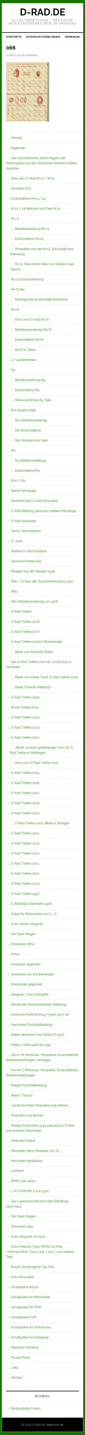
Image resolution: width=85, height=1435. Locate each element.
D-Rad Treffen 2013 (25, 843)
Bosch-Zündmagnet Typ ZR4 (32, 1267)
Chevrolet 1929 (22, 1226)
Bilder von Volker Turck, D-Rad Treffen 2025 (46, 677)
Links (14, 1367)
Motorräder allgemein (26, 984)
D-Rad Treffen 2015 (25, 813)
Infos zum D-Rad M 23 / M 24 (33, 178)
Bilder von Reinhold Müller (34, 652)
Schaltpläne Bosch (24, 1287)
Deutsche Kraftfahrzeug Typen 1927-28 (40, 1014)
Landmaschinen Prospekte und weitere (39, 1105)
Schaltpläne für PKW (26, 1307)
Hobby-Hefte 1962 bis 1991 (31, 1045)
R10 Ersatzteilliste (28, 430)
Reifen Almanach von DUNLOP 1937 (37, 1035)
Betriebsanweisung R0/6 (33, 330)
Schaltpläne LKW (24, 1317)
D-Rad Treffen (21, 611)
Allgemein (18, 148)
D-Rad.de (42, 12)
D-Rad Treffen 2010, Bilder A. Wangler (42, 823)
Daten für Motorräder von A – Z (34, 914)
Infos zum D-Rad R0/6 (32, 319)
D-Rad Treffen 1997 (25, 894)
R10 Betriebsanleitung (31, 420)
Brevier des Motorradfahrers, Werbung (38, 1004)
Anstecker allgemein (26, 964)
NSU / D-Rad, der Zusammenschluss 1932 (42, 581)
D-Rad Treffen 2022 (25, 727)
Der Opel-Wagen (23, 934)
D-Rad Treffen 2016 (25, 803)
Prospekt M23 (21, 188)
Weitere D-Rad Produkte (29, 551)
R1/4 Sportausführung (27, 279)
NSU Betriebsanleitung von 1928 (34, 601)
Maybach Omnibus (25, 1347)
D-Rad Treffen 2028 (25, 622)
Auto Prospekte (22, 1277)
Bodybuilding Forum (26, 1408)
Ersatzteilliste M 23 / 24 (28, 198)
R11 (13, 450)
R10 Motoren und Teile (31, 440)
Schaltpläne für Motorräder (30, 1297)
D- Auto (17, 541)
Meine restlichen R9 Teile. (33, 400)
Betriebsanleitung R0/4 (32, 229)
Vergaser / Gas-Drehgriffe (29, 994)
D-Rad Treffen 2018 (25, 783)
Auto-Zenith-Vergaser (27, 924)
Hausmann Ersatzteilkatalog (31, 1024)
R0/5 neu (18, 289)
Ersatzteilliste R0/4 (29, 239)
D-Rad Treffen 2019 (25, 773)
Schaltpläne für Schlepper (30, 1337)
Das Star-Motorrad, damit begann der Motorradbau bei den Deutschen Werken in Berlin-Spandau (42, 163)
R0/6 (15, 309)
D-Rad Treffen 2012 (25, 853)
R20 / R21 (18, 481)
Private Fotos (20, 1357)
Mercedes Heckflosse (26, 1161)
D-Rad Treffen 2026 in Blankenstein (36, 642)
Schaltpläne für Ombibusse (31, 1327)
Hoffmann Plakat (23, 1141)
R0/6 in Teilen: (25, 350)
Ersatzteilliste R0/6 (29, 340)
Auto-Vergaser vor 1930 (28, 1236)
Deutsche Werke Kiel (26, 561)
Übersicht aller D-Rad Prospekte (34, 501)
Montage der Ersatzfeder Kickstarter (41, 299)
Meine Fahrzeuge (23, 491)
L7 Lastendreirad (23, 360)
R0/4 (15, 219)
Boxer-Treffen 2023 (25, 707)
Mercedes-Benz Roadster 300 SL (35, 1151)
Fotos (15, 954)
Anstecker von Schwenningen (32, 974)
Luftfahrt (17, 1171)
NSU (14, 591)
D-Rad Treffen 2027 (25, 632)
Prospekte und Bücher (27, 1115)
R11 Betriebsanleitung (30, 460)
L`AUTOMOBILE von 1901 (30, 1191)
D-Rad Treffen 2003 (25, 884)
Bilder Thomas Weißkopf (33, 687)
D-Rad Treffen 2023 (25, 717)
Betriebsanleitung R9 (30, 380)
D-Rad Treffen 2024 (25, 697)
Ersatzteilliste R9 (27, 390)
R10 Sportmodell (23, 410)
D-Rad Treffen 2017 (25, 793)
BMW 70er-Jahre (23, 1181)
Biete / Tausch (21, 1095)
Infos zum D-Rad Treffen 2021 (37, 763)
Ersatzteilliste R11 (27, 470)
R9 (13, 370)
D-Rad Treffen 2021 (25, 737)
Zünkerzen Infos (22, 944)
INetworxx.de (55, 1424)
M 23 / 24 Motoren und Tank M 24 (36, 208)
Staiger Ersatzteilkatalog (29, 1085)
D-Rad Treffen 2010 (25, 873)
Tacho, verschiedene (26, 531)
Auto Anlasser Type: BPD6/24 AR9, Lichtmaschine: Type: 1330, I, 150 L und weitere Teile (40, 1252)
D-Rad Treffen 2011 (25, 863)
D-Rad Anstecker (23, 521)
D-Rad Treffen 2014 (25, 833)
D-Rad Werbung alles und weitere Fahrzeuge (43, 511)
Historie (16, 138)
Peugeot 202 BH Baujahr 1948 (33, 571)
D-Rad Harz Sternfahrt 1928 (31, 904)
